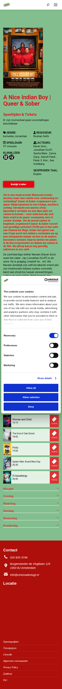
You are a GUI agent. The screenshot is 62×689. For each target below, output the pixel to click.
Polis (15, 447)
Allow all (31, 387)
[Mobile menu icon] (55, 5)
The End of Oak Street (23, 433)
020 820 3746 (19, 557)
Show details (44, 378)
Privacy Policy (10, 667)
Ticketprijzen (9, 648)
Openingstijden (11, 641)
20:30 (15, 465)
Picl (5, 680)
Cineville (7, 654)
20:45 (15, 479)
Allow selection (31, 397)
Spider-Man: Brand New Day (26, 461)
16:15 (15, 422)
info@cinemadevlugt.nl (24, 575)
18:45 (15, 436)
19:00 (15, 450)
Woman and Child (21, 419)
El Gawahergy (19, 475)
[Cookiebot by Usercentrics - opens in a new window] (44, 280)
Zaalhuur (7, 673)
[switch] (53, 345)
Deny (31, 406)
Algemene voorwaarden (15, 661)
